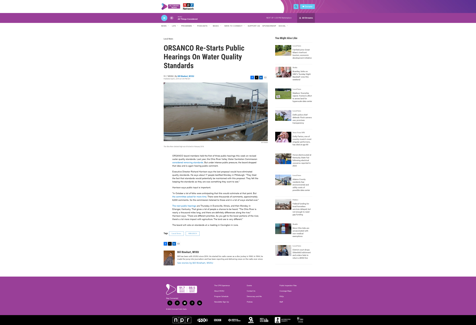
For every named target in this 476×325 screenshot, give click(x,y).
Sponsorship (269, 26)
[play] (164, 18)
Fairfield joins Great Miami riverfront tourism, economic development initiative (302, 53)
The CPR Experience (222, 285)
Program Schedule (221, 296)
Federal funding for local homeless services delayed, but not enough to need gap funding (302, 209)
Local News (168, 39)
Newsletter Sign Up (221, 302)
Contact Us (251, 291)
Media (295, 68)
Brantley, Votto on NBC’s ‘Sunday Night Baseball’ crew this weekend (302, 75)
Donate (308, 6)
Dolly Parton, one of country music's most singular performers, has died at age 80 (302, 140)
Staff (281, 302)
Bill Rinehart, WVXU (186, 76)
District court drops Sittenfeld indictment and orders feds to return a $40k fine (302, 253)
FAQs (282, 296)
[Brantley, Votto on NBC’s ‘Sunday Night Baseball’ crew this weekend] (283, 72)
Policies (250, 302)
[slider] (175, 18)
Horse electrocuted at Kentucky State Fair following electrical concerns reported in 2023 (302, 160)
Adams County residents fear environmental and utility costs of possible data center (301, 184)
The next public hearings (184, 205)
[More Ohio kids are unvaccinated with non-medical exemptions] (283, 228)
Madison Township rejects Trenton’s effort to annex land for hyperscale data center (302, 97)
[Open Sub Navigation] (168, 26)
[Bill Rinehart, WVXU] (169, 258)
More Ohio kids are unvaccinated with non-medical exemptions (301, 232)
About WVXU (219, 291)
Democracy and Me (254, 296)
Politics (295, 200)
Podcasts (202, 26)
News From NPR (299, 133)
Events (249, 285)
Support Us (254, 26)
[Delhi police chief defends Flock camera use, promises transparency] (283, 115)
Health (295, 224)
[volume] (172, 18)
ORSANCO (192, 234)
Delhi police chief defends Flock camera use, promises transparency (302, 118)
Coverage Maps (286, 291)
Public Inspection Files (288, 285)
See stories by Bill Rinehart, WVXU (195, 262)
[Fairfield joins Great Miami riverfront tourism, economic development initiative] (283, 50)
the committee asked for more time (189, 196)
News (164, 26)
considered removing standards (187, 162)
